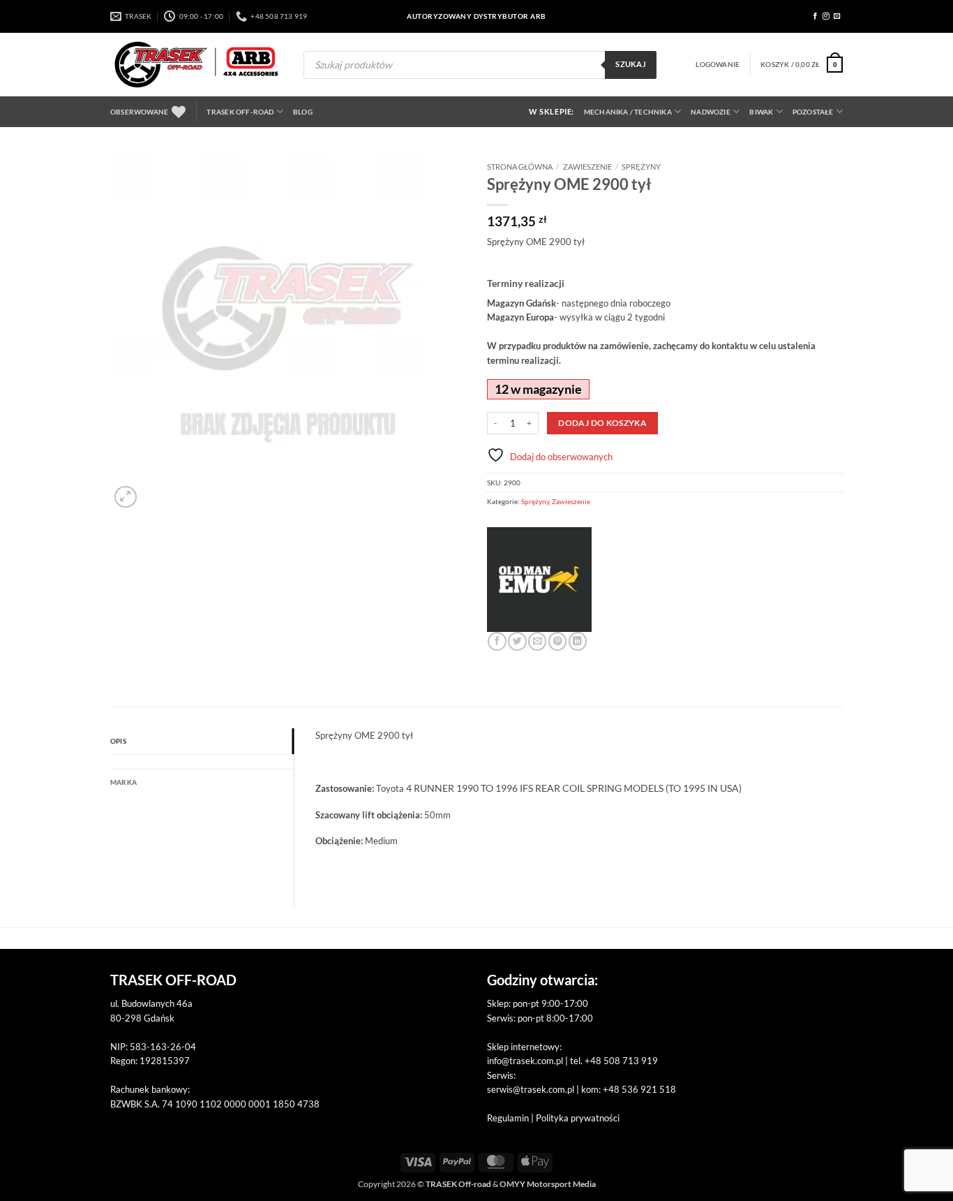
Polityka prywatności (578, 1117)
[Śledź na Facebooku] (815, 16)
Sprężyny (641, 166)
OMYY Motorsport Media (548, 1183)
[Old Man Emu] (539, 579)
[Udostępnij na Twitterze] (517, 641)
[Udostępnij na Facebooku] (497, 641)
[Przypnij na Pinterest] (557, 641)
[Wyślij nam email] (837, 16)
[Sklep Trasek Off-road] (196, 64)
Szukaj (630, 64)
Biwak (761, 112)
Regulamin (508, 1117)
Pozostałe (813, 112)
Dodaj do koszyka (602, 423)
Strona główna (520, 166)
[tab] (202, 762)
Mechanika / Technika (628, 112)
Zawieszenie (587, 166)
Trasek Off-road (240, 112)
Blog (303, 112)
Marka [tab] (123, 782)
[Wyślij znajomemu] (537, 641)
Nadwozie (710, 112)
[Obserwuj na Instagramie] (826, 16)
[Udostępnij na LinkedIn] (578, 641)
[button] (718, 64)
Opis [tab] (118, 741)
